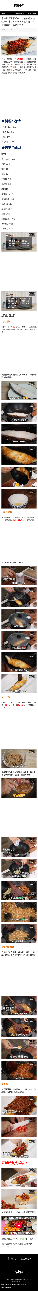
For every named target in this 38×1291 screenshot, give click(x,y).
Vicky (4, 29)
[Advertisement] (19, 95)
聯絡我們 (8, 1287)
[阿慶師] (19, 5)
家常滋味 (32, 13)
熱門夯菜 (6, 13)
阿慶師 (23, 1239)
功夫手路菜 (19, 13)
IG (34, 1244)
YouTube (5, 1246)
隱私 (2, 1287)
